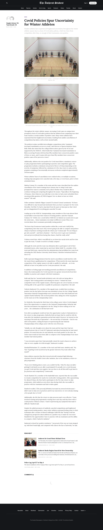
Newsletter (20, 510)
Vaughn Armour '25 (12, 23)
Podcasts (55, 8)
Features (28, 8)
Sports (49, 8)
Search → (83, 510)
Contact (80, 8)
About (74, 8)
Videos (62, 8)
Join (48, 510)
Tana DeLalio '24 (11, 25)
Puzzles (68, 8)
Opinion (35, 8)
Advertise (53, 510)
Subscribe (93, 3)
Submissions (41, 510)
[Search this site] (7, 3)
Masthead (33, 510)
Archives (60, 510)
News (22, 8)
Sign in (86, 3)
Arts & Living (42, 8)
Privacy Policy (68, 510)
